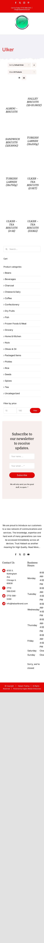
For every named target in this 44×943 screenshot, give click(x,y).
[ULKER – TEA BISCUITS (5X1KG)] (32, 202)
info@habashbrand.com (22, 9)
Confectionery (12, 304)
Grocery (9, 330)
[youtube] (28, 554)
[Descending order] (34, 65)
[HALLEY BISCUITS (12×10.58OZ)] (32, 89)
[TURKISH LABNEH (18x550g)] (32, 125)
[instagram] (24, 554)
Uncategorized (12, 393)
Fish (7, 317)
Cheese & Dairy (13, 292)
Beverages (10, 279)
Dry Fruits (10, 311)
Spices (8, 381)
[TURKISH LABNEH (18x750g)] (11, 159)
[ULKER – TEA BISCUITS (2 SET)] (32, 159)
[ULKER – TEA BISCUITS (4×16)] (11, 202)
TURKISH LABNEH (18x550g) (32, 141)
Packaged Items (13, 355)
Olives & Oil (10, 349)
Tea (7, 387)
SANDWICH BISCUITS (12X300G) (12, 142)
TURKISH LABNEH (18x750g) (11, 182)
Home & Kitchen (13, 336)
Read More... (34, 547)
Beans (8, 273)
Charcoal (9, 285)
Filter (35, 410)
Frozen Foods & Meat (15, 323)
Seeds (8, 374)
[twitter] (20, 554)
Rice (7, 368)
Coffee (8, 298)
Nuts (7, 342)
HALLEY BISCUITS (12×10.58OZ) (33, 102)
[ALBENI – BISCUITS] (11, 89)
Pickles (8, 361)
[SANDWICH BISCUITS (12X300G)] (11, 125)
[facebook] (16, 554)
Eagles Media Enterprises (32, 689)
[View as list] (24, 78)
